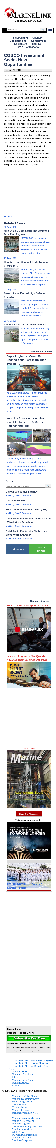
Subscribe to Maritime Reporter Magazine (32, 1060)
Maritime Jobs (19, 1104)
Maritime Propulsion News (25, 1112)
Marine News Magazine (24, 1120)
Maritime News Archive (24, 1080)
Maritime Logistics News (24, 1096)
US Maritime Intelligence (24, 1134)
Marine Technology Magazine (27, 1126)
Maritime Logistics (21, 1123)
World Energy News (22, 1101)
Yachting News (19, 1107)
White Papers (18, 1132)
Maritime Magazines (22, 1129)
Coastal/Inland (18, 41)
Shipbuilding (20, 37)
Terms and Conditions (23, 1074)
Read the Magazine (29, 814)
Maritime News (19, 1071)
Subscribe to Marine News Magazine (30, 1063)
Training (36, 44)
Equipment (20, 44)
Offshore (37, 37)
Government (38, 41)
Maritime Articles (20, 1082)
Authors (16, 1085)
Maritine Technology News (25, 1098)
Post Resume (17, 549)
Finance (8, 216)
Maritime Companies (22, 1140)
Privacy (15, 1077)
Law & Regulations (27, 47)
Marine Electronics (21, 1110)
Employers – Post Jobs (40, 549)
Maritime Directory (21, 1137)
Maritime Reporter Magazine (26, 1118)
